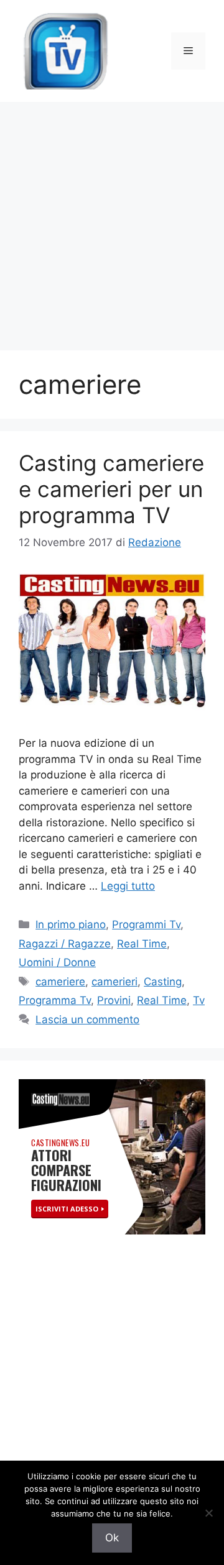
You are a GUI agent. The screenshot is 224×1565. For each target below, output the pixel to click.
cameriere (60, 981)
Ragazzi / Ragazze (65, 944)
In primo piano (70, 924)
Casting (163, 981)
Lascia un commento (87, 1019)
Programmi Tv (146, 924)
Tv (199, 1000)
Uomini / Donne (57, 962)
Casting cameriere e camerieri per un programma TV (111, 489)
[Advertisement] (112, 220)
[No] (208, 1513)
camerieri (114, 981)
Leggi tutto (128, 886)
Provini (114, 1000)
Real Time (142, 944)
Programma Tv (55, 1000)
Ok (112, 1537)
